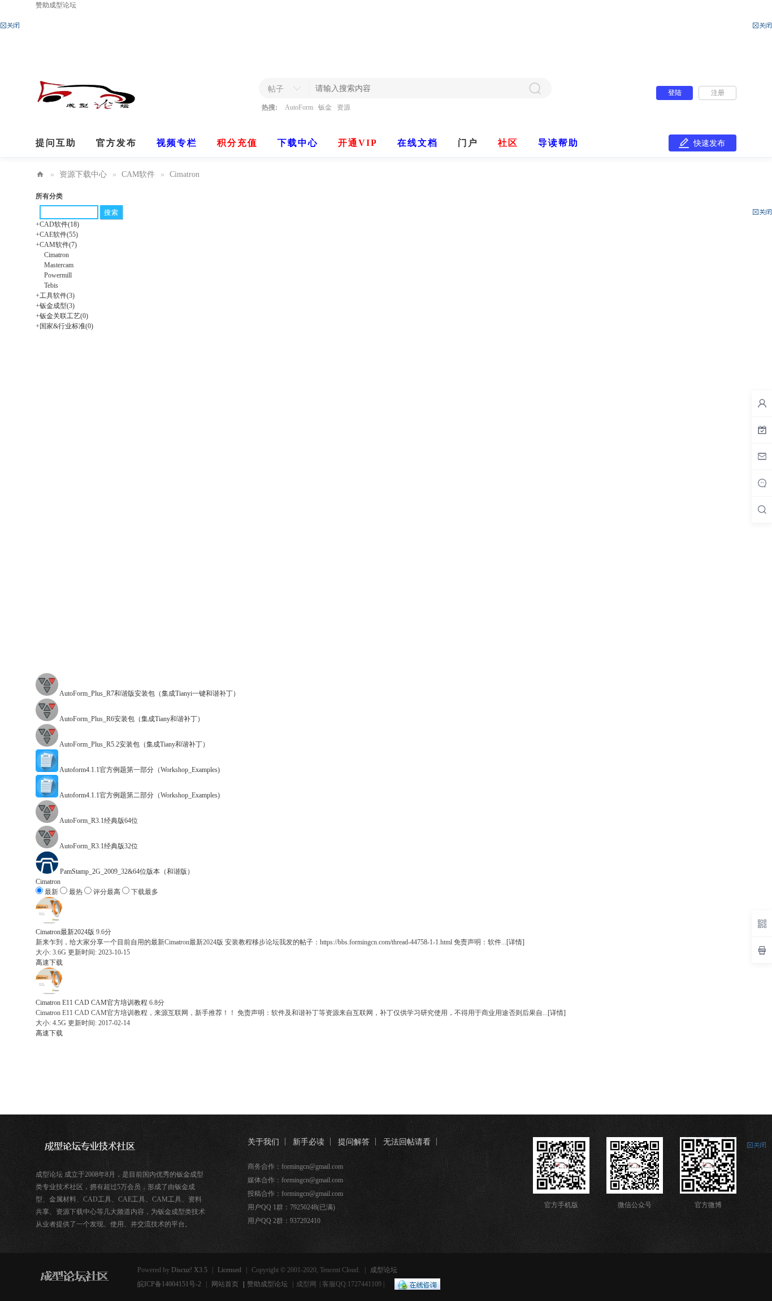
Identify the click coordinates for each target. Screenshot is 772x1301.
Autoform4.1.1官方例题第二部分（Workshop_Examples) (139, 795)
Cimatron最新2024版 (65, 932)
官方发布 (116, 143)
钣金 (325, 107)
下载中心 (297, 143)
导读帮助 (558, 143)
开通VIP (358, 143)
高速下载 (49, 962)
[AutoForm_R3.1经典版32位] (47, 846)
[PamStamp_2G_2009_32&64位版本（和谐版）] (48, 871)
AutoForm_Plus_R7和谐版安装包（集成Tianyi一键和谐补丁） (149, 693)
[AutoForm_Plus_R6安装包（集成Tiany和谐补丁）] (47, 719)
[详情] (515, 942)
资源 (343, 107)
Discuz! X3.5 (189, 1270)
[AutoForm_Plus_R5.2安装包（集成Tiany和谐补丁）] (47, 744)
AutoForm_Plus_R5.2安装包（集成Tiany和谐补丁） (134, 744)
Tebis (51, 285)
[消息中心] (761, 483)
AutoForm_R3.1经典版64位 (98, 821)
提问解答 (354, 1142)
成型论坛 (40, 174)
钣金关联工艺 (62, 316)
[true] (535, 88)
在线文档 (417, 143)
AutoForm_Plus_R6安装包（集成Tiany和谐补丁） (131, 719)
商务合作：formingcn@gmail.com (295, 1166)
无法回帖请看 (407, 1142)
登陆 (675, 93)
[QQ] (414, 1284)
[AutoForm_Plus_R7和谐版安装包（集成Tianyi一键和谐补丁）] (47, 693)
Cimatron (184, 174)
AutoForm (299, 107)
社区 (508, 143)
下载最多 (143, 892)
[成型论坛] (105, 107)
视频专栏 (177, 143)
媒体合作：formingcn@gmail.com (295, 1180)
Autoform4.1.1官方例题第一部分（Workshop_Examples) (139, 770)
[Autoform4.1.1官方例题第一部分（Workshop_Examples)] (47, 770)
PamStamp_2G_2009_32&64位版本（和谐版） (127, 871)
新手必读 (308, 1142)
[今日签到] (761, 430)
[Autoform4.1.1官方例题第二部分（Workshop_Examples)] (47, 795)
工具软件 (55, 296)
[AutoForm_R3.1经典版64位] (47, 821)
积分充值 (237, 143)
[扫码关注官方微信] (761, 923)
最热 (75, 892)
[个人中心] (761, 403)
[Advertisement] (386, 38)
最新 (51, 892)
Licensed (229, 1270)
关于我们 (263, 1142)
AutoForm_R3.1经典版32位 (98, 846)
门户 (468, 143)
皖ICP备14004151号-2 (169, 1284)
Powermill (58, 275)
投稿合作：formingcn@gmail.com (295, 1194)
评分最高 (107, 892)
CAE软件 (57, 234)
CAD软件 (57, 224)
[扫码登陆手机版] (761, 950)
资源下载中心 (83, 174)
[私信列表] (761, 456)
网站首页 (224, 1284)
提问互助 (56, 143)
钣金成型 (55, 306)
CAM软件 (138, 174)
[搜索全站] (761, 509)
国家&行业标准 (64, 326)
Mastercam (58, 265)
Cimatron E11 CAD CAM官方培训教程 (92, 1003)
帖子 (276, 89)
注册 (718, 93)
